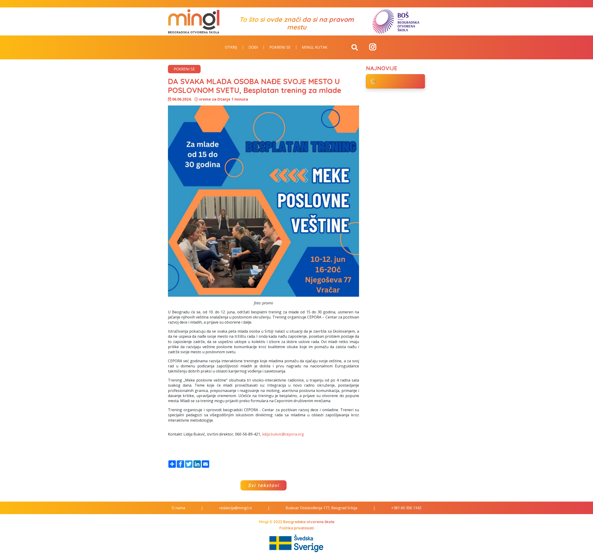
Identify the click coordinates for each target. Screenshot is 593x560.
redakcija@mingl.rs (235, 507)
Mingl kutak (314, 47)
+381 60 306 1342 (406, 507)
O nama (178, 507)
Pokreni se (279, 47)
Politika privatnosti (296, 528)
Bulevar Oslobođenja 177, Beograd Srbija (321, 507)
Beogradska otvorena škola (308, 521)
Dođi (253, 47)
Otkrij (231, 47)
